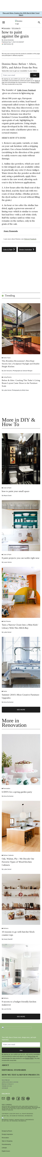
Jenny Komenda (9, 40)
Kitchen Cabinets (8, 855)
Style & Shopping (7, 1141)
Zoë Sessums (8, 370)
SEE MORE (21, 710)
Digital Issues (6, 1151)
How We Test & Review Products (20, 1075)
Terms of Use (31, 1056)
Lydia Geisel (7, 390)
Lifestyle (4, 1148)
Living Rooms (7, 377)
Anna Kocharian (8, 702)
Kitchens (5, 928)
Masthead (6, 1080)
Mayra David (7, 495)
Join (34, 75)
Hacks (5, 691)
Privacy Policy (35, 82)
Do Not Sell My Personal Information (14, 1121)
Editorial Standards (30, 239)
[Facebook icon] (18, 1098)
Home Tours (7, 358)
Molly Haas (25, 390)
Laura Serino (8, 562)
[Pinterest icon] (13, 1098)
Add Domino (7, 44)
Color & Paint (7, 488)
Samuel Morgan (27, 370)
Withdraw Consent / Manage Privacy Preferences (18, 1119)
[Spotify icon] (28, 1098)
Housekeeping (6, 1144)
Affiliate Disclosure (10, 1082)
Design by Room (7, 1131)
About (5, 1065)
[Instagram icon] (8, 1098)
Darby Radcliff (8, 939)
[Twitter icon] (23, 1098)
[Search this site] (39, 22)
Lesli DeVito (7, 1009)
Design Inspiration (7, 1134)
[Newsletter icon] (3, 1098)
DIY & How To (16, 28)
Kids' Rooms (7, 621)
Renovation (6, 28)
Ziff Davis (16, 1113)
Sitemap (5, 1088)
